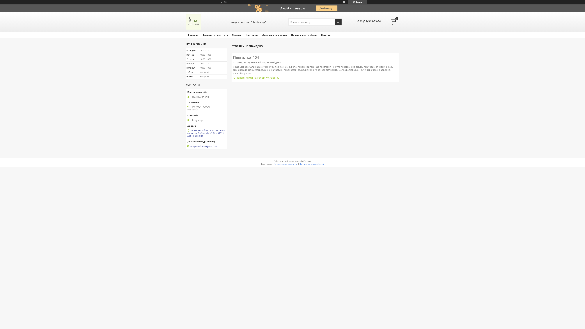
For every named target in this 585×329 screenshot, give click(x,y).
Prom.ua (307, 161)
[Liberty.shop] (193, 22)
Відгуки (325, 34)
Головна (193, 34)
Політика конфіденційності (312, 164)
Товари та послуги (214, 34)
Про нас (236, 34)
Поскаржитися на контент (286, 164)
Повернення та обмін (304, 34)
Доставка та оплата (274, 34)
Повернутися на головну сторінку (257, 77)
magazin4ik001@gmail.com (203, 146)
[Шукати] (338, 22)
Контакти (252, 34)
